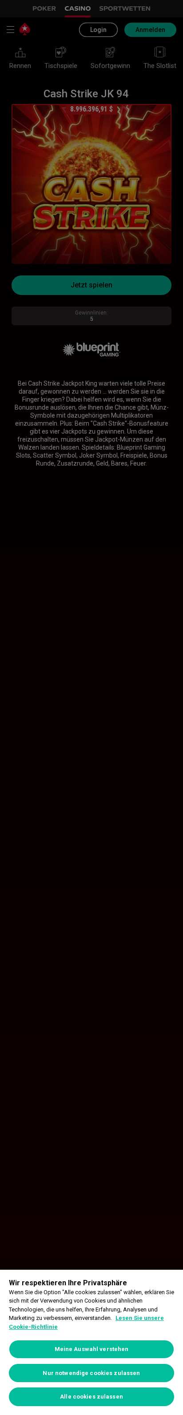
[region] (91, 1342)
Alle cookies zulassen (91, 1396)
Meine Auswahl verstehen (92, 1349)
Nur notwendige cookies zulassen (91, 1373)
